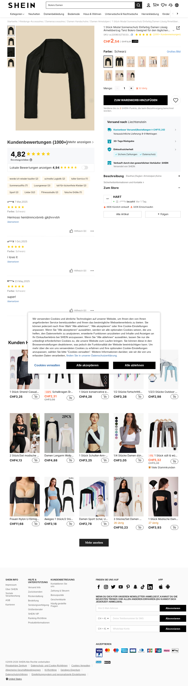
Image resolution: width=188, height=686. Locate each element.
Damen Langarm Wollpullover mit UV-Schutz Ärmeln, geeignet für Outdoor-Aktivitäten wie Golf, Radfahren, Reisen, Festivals (59, 455)
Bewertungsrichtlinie (20, 160)
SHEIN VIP (33, 614)
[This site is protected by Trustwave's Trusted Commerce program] (98, 662)
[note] (162, 467)
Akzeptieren (103, 644)
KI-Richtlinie (51, 670)
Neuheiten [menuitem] (34, 13)
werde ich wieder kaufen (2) (24, 178)
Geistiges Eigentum (70, 670)
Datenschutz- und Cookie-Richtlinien (49, 665)
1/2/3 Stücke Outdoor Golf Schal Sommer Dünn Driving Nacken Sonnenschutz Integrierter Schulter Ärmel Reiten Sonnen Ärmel (163, 391)
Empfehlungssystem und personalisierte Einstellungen (59, 674)
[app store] (160, 588)
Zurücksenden (35, 592)
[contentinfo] (141, 652)
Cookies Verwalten (80, 665)
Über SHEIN (12, 589)
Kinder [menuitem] (166, 13)
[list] (125, 587)
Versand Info (34, 587)
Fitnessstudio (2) (49, 192)
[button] (170, 5)
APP (160, 580)
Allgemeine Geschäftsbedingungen (23, 670)
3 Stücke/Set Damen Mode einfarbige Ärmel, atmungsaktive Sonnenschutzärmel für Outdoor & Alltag (129, 519)
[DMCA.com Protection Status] (107, 662)
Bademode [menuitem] (74, 13)
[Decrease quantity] (117, 88)
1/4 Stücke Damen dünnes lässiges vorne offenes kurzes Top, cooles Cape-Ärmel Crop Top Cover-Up (129, 455)
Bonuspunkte (57, 595)
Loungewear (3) (42, 185)
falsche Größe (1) (73, 192)
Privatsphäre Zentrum (16, 665)
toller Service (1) (79, 178)
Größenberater (35, 609)
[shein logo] (21, 5)
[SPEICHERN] (176, 100)
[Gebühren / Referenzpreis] (121, 41)
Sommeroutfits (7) (19, 185)
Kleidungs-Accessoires (31, 21)
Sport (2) (14, 192)
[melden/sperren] (92, 231)
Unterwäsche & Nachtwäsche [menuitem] (121, 13)
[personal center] (148, 5)
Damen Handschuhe (77, 21)
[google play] (167, 588)
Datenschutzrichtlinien (17, 674)
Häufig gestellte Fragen (58, 604)
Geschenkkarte (58, 599)
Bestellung (33, 600)
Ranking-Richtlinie (37, 618)
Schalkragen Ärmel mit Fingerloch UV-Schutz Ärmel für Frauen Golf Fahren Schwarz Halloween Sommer (59, 391)
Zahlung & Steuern (60, 590)
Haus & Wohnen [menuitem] (92, 13)
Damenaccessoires (55, 21)
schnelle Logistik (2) (54, 178)
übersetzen (13, 222)
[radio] (108, 62)
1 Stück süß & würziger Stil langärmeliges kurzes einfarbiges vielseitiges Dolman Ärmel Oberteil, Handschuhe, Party (163, 455)
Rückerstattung (35, 596)
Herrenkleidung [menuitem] (150, 13)
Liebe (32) (30, 192)
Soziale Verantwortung (13, 594)
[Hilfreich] (71, 231)
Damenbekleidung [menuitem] (54, 13)
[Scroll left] (173, 13)
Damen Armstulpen (100, 21)
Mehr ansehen (94, 542)
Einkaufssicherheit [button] (123, 149)
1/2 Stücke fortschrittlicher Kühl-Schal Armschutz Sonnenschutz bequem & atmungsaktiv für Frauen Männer (129, 391)
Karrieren (10, 604)
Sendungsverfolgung (38, 605)
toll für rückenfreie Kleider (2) (71, 185)
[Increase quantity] (131, 88)
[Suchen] (138, 5)
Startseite (12, 21)
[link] (156, 5)
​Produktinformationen (39, 622)
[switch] (85, 167)
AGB (8, 600)
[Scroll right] (177, 13)
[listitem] (24, 378)
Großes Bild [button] (174, 51)
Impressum (11, 585)
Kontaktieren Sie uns (59, 585)
